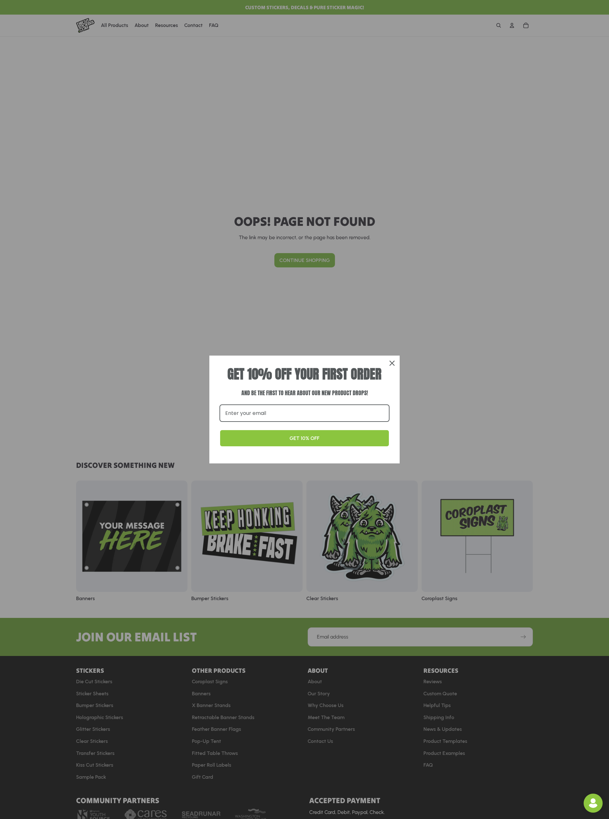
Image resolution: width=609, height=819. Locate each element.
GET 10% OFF (304, 438)
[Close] (392, 363)
